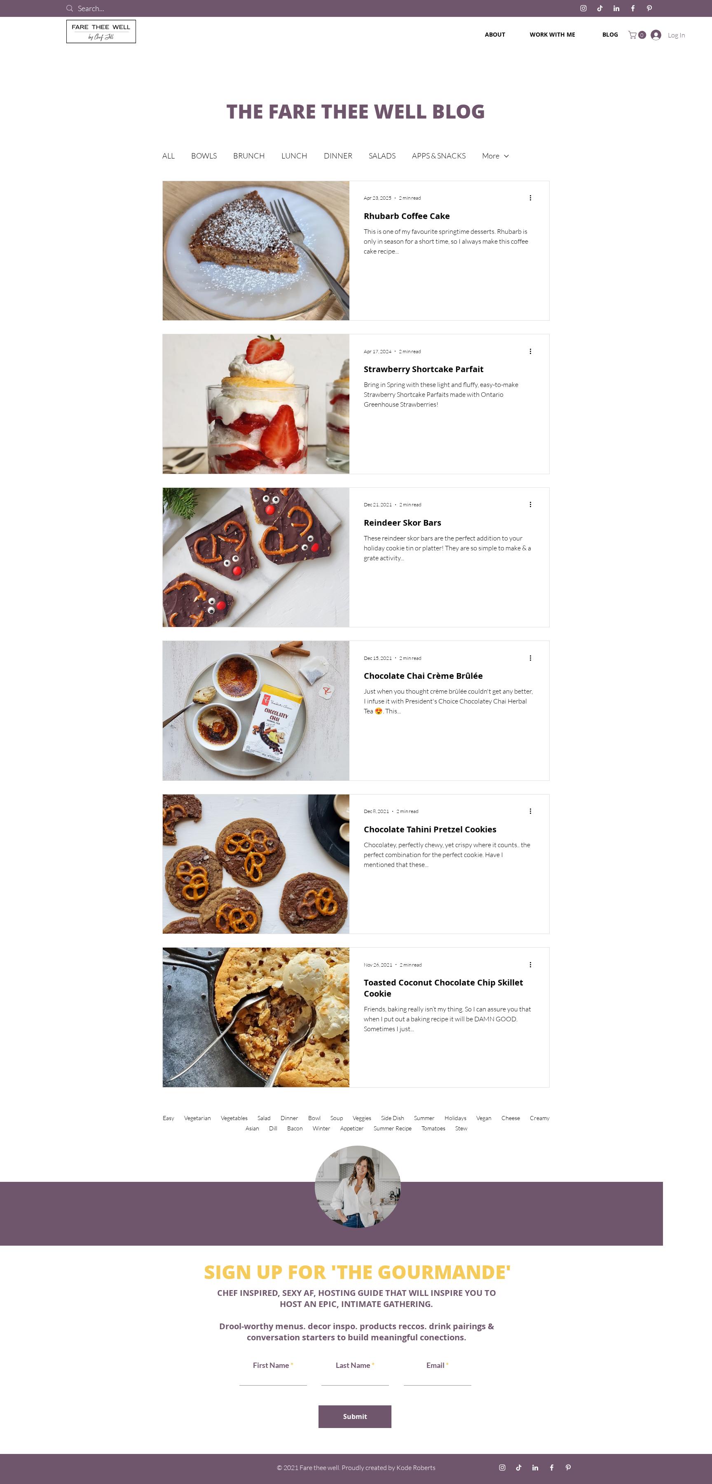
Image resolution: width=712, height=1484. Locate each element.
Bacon (295, 1128)
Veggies (362, 1117)
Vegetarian (197, 1117)
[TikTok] (600, 8)
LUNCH (294, 155)
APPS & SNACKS (439, 155)
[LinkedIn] (616, 8)
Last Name (353, 1365)
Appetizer (352, 1128)
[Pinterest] (649, 8)
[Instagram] (583, 8)
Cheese (510, 1117)
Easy (168, 1117)
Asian (252, 1128)
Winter (321, 1128)
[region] (355, 1186)
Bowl (314, 1117)
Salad (264, 1117)
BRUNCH (249, 155)
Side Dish (392, 1117)
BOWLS (204, 155)
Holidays (455, 1117)
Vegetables (234, 1117)
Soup (336, 1117)
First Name (271, 1365)
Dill (273, 1128)
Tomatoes (433, 1128)
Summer (424, 1117)
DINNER (338, 155)
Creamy (540, 1117)
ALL (168, 155)
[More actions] (533, 198)
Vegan (484, 1117)
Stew (461, 1128)
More (490, 155)
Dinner (289, 1117)
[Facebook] (633, 8)
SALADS (382, 155)
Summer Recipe (393, 1128)
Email (436, 1365)
